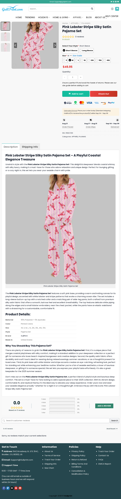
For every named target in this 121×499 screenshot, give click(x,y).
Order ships (90, 127)
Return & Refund (79, 459)
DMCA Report (104, 464)
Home (65, 23)
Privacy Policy (77, 451)
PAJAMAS (85, 23)
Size (64, 56)
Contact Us (103, 455)
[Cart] (117, 9)
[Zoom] (14, 66)
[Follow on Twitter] (111, 2)
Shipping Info (50, 464)
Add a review (104, 406)
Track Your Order (53, 459)
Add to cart (77, 94)
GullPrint (24, 336)
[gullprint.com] (13, 9)
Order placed (67, 127)
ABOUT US (100, 17)
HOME (19, 17)
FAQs (100, 459)
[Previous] (15, 45)
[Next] (55, 45)
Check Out (103, 94)
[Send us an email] (113, 2)
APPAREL (77, 17)
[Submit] (92, 9)
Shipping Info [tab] (30, 146)
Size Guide (77, 55)
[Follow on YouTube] (118, 2)
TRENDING (30, 17)
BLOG (89, 17)
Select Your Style (70, 46)
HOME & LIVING (60, 17)
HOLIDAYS (43, 17)
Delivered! (115, 127)
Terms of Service (52, 455)
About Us (49, 451)
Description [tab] (11, 146)
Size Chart (49, 468)
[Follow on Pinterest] (116, 2)
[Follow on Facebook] (4, 488)
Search (114, 420)
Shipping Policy (78, 455)
